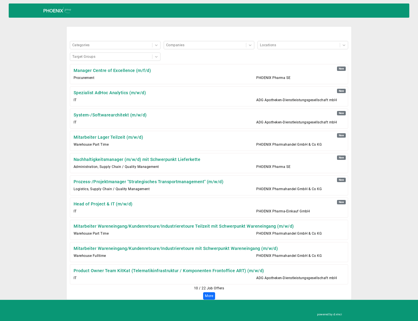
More (209, 296)
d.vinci (337, 314)
